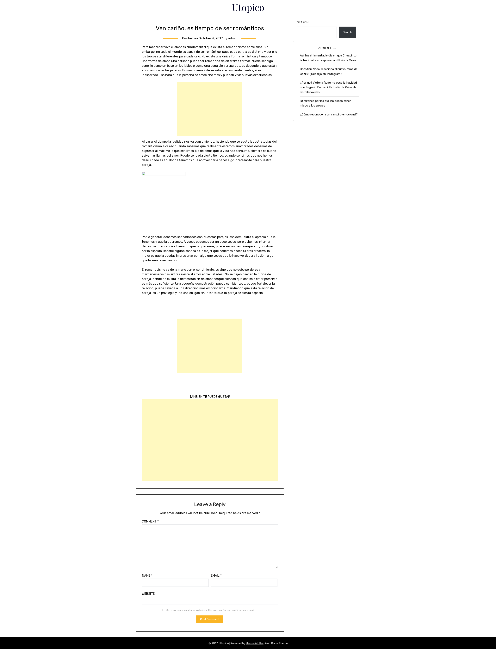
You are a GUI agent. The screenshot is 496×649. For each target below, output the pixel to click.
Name (147, 575)
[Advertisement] (209, 109)
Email (216, 575)
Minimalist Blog (255, 643)
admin (233, 38)
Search (302, 22)
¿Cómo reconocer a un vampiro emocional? (329, 114)
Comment (150, 521)
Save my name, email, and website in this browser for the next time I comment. (210, 610)
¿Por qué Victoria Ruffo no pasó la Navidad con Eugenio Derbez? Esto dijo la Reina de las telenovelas (328, 87)
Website (148, 593)
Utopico (248, 7)
